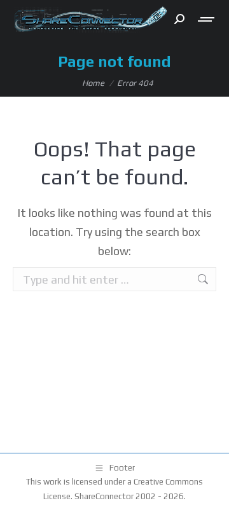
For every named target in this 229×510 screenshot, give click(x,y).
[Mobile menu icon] (206, 19)
